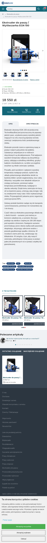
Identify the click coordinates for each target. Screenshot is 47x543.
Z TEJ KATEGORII (9, 291)
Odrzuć (23, 539)
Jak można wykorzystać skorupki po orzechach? (22, 338)
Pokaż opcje (7, 520)
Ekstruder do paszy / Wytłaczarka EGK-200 (12, 318)
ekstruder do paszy (9, 266)
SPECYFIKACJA (32, 124)
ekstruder (28, 263)
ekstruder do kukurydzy (24, 269)
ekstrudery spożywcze (25, 266)
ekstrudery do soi (8, 269)
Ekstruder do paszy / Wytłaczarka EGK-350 (34, 318)
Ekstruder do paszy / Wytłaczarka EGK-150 (12, 378)
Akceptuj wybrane (23, 532)
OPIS (11, 124)
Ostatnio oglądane (11, 351)
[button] (4, 50)
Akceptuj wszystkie (23, 526)
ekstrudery (10, 263)
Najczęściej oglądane (34, 351)
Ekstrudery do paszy (13, 14)
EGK (18, 263)
